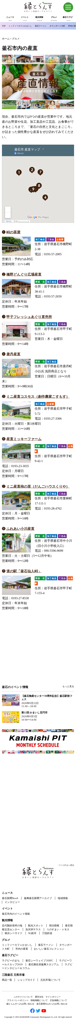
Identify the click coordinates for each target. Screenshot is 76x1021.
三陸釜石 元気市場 (13, 974)
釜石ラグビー (10, 955)
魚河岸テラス (33, 929)
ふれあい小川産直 (20, 529)
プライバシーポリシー (17, 1000)
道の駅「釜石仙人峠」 (24, 571)
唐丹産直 (13, 354)
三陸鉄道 (47, 933)
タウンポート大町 (57, 26)
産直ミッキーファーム (24, 439)
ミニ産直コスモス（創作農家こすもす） (38, 397)
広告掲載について (58, 1000)
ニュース (7, 892)
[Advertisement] (38, 653)
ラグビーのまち (11, 960)
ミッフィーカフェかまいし (20, 26)
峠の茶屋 (13, 232)
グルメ (6, 939)
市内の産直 (21, 948)
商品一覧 (7, 979)
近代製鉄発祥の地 (12, 925)
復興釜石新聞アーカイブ (38, 898)
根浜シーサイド (13, 933)
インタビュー (12, 902)
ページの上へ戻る (66, 865)
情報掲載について (39, 1000)
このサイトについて (23, 997)
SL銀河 (32, 933)
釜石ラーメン (41, 26)
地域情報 (63, 898)
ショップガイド (26, 979)
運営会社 (39, 997)
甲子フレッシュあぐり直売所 (29, 317)
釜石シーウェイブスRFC (39, 960)
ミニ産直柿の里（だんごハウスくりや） (38, 486)
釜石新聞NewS (10, 898)
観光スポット (35, 925)
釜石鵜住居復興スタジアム (43, 964)
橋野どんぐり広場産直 (24, 274)
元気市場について (50, 979)
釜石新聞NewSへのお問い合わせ (51, 1004)
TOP (4, 26)
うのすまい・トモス (58, 929)
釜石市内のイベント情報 (16, 913)
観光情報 (7, 920)
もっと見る (68, 686)
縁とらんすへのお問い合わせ (20, 1004)
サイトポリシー (53, 997)
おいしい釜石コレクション (49, 948)
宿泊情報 (54, 925)
